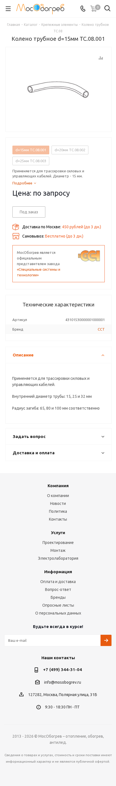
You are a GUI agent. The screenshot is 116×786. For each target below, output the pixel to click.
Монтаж (58, 550)
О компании (58, 495)
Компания (58, 485)
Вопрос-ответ (58, 589)
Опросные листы (58, 605)
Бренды (58, 597)
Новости (58, 503)
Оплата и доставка (58, 581)
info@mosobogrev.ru (62, 682)
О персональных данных (58, 613)
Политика (58, 511)
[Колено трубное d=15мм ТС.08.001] (58, 88)
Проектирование (58, 542)
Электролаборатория (58, 558)
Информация (58, 571)
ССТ (101, 329)
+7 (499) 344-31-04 (62, 669)
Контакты (58, 519)
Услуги (58, 532)
